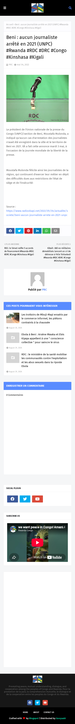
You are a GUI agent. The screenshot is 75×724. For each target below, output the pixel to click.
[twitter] (25, 498)
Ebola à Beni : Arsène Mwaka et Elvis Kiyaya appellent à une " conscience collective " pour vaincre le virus (42, 338)
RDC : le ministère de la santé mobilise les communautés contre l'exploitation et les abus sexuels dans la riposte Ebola (44, 360)
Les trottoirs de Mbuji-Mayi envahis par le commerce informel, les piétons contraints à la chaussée (44, 318)
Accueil (9, 24)
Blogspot (34, 718)
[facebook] (12, 498)
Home (25, 712)
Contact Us (49, 712)
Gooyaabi (61, 718)
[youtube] (37, 498)
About (36, 712)
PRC (11, 64)
